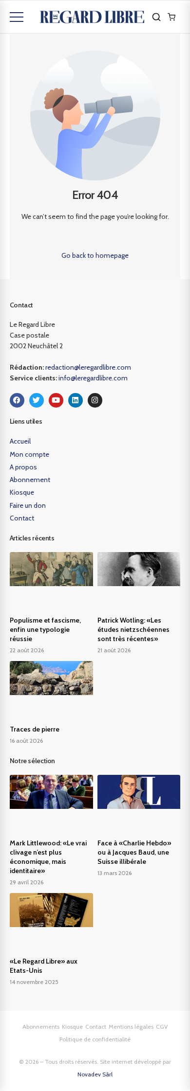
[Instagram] (95, 400)
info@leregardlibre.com (93, 378)
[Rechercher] (156, 17)
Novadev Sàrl (95, 1074)
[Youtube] (56, 400)
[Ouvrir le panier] (171, 17)
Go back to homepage (95, 255)
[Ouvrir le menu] (16, 17)
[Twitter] (36, 400)
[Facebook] (17, 400)
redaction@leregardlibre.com (88, 367)
